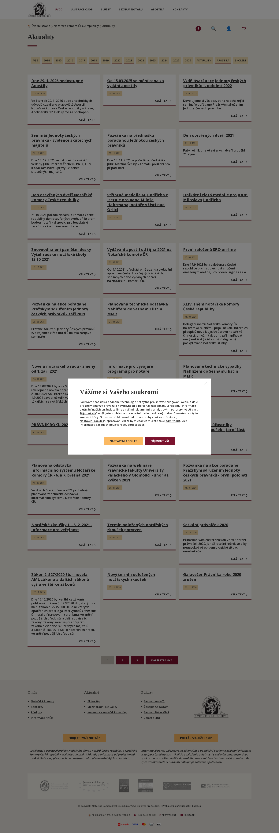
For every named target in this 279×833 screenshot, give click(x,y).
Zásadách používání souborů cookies (120, 424)
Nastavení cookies (92, 421)
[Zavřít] (206, 383)
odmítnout (173, 421)
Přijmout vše (88, 413)
